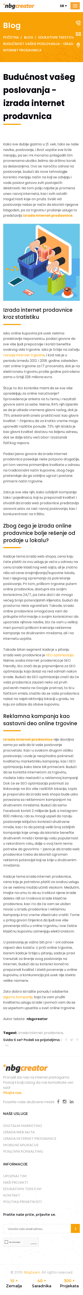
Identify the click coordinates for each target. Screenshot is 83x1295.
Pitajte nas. (12, 1092)
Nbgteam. (32, 1272)
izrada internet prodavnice (47, 215)
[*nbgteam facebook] (58, 1102)
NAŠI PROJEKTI (15, 1182)
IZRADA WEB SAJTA (19, 1132)
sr (62, 5)
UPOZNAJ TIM (15, 1176)
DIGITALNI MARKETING (22, 1125)
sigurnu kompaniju (18, 997)
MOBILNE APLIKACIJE (21, 1145)
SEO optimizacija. (60, 655)
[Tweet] (71, 1039)
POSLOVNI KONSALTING (23, 1151)
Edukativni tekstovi (56, 37)
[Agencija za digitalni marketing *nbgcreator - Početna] (18, 5)
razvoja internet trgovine (24, 355)
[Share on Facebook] (66, 1039)
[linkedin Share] (6, 1045)
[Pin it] (77, 1039)
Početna (11, 37)
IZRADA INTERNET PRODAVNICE (29, 1138)
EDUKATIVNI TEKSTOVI (22, 1189)
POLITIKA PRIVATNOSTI (22, 1202)
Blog (28, 37)
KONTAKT (11, 1195)
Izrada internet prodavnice (28, 739)
